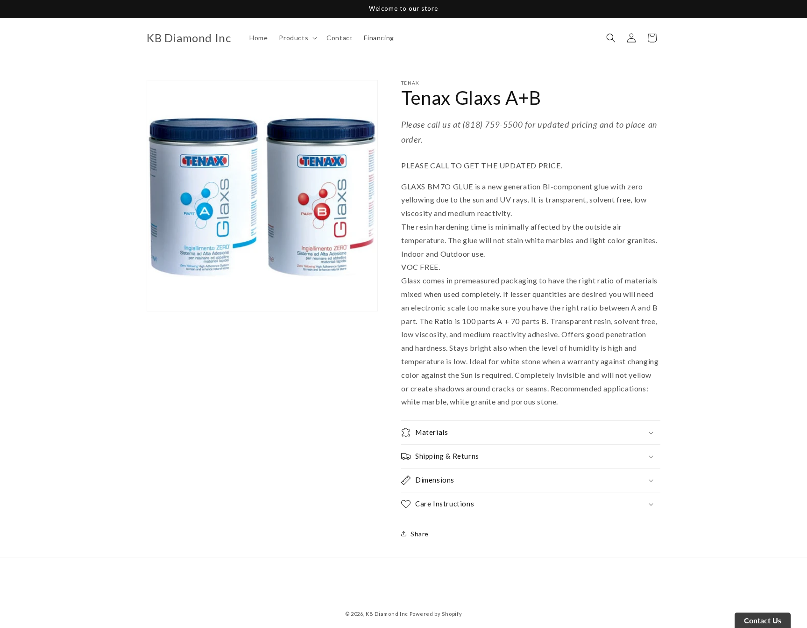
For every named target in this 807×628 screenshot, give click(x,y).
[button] (297, 38)
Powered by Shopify (436, 614)
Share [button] (420, 534)
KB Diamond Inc (387, 614)
